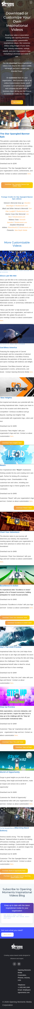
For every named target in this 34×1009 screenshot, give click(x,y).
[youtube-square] (14, 964)
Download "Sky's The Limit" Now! (12, 742)
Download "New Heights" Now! (12, 443)
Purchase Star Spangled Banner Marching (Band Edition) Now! (17, 876)
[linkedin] (19, 964)
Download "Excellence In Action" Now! (20, 623)
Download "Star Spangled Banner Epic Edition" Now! (17, 185)
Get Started (17, 102)
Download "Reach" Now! (24, 508)
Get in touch (7, 934)
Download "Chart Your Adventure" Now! (14, 617)
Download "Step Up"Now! (24, 747)
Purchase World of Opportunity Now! (13, 870)
